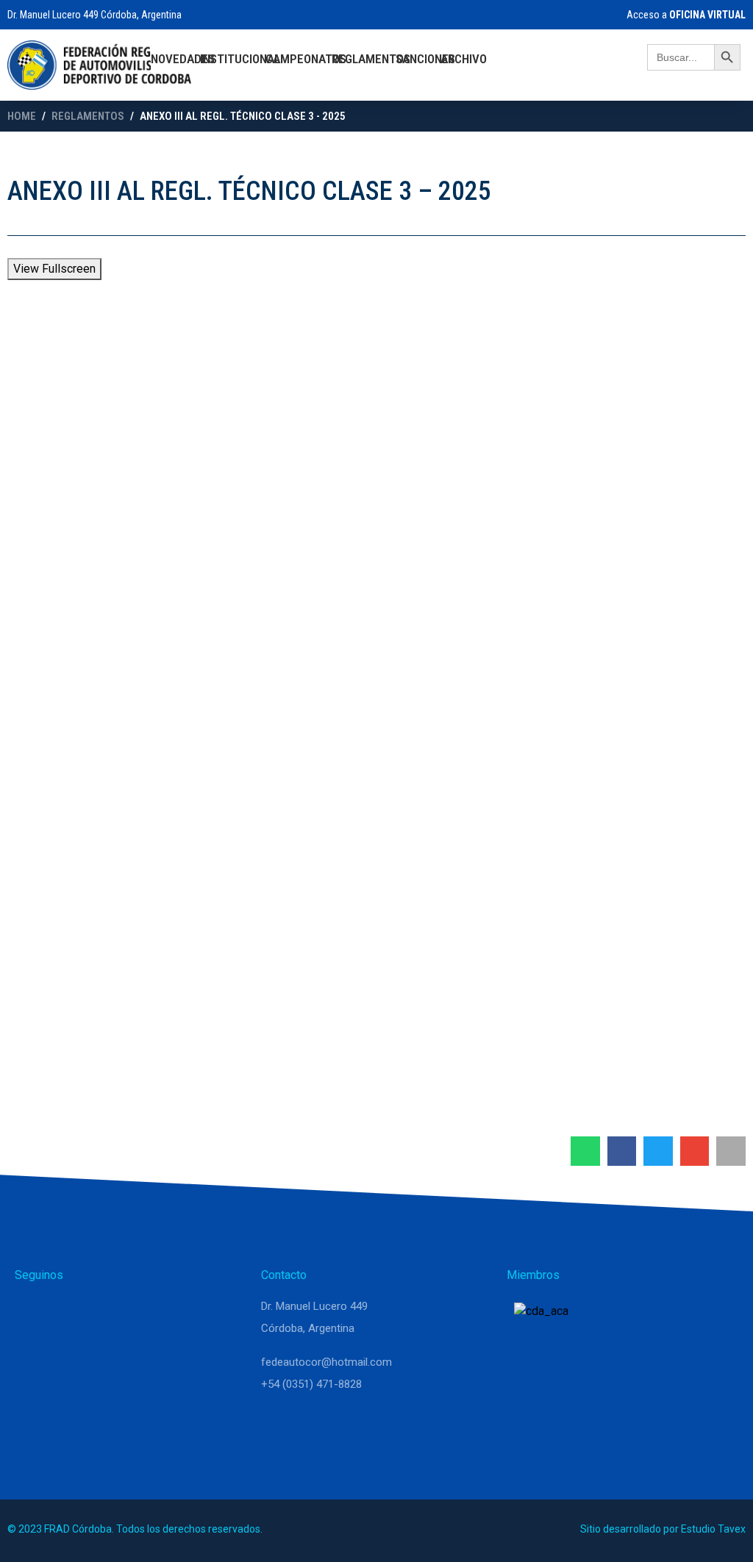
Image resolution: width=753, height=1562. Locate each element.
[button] (585, 1151)
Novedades (183, 58)
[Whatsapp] (32, 1312)
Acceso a (685, 15)
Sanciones (425, 58)
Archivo (463, 58)
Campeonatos (305, 58)
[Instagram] (67, 1312)
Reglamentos (371, 58)
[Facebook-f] (103, 1312)
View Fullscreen (54, 269)
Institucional (240, 58)
